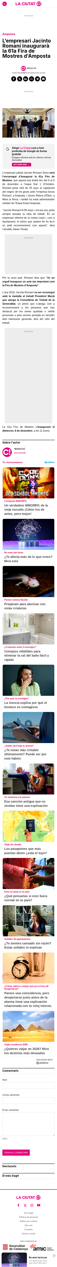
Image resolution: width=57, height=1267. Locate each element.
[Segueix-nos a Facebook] (18, 1205)
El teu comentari (10, 1110)
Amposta (8, 34)
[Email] (43, 78)
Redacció (31, 68)
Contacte (28, 1229)
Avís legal (28, 1213)
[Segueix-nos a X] (25, 1205)
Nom (4, 1079)
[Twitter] (19, 78)
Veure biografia (20, 452)
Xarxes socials (28, 1233)
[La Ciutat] (28, 3)
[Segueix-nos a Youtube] (39, 1205)
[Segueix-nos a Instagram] (32, 1205)
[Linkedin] (25, 78)
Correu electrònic (11, 1095)
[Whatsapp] (31, 78)
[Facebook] (13, 78)
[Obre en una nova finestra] (15, 1247)
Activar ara (20, 164)
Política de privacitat (28, 1217)
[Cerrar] (54, 1255)
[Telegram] (37, 78)
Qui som (28, 1225)
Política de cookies (28, 1221)
